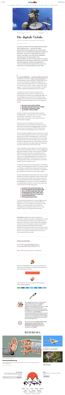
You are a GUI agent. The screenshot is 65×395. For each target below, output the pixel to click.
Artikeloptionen (41, 32)
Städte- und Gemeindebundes (38, 78)
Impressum (33, 390)
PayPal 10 (37, 272)
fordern (28, 119)
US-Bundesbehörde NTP (29, 156)
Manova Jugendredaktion (22, 68)
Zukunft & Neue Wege (53, 5)
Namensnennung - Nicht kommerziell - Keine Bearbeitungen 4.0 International (34, 323)
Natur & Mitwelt (35, 5)
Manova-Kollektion (25, 284)
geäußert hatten (36, 126)
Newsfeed (36, 388)
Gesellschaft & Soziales (27, 5)
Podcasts (31, 388)
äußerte (23, 181)
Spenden (27, 272)
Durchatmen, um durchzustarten (50, 349)
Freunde (25, 390)
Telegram (23, 388)
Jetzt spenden (46, 376)
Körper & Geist (47, 5)
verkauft (19, 87)
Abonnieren (19, 377)
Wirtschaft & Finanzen (19, 5)
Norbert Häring (9, 365)
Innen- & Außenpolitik (11, 5)
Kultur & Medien (41, 5)
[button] (19, 287)
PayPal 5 (32, 272)
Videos (28, 388)
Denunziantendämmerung (9, 360)
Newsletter (41, 388)
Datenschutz (39, 390)
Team (29, 390)
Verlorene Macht (47, 364)
